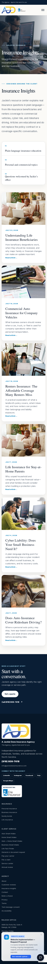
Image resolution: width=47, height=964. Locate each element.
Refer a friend (7, 896)
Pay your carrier (8, 856)
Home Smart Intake (9, 837)
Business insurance (9, 812)
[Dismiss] (41, 934)
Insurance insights (9, 888)
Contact (5, 892)
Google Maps (8, 781)
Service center (7, 863)
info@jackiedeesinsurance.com (14, 766)
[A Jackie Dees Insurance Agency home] (9, 9)
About (4, 881)
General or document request (13, 852)
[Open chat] (40, 957)
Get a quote (10, 694)
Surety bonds (7, 816)
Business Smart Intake (10, 845)
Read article (11, 258)
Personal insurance (9, 809)
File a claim (6, 860)
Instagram (18, 775)
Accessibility (6, 911)
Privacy (4, 900)
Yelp (38, 775)
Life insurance (7, 820)
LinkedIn (6, 775)
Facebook (29, 775)
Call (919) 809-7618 (12, 702)
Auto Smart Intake (9, 834)
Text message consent (11, 907)
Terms (4, 903)
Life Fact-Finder (8, 849)
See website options (20, 957)
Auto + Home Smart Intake (12, 841)
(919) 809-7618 (10, 761)
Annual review (7, 867)
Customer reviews (9, 885)
